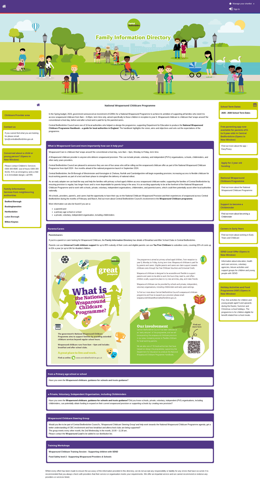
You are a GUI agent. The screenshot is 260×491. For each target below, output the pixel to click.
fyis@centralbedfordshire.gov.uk (19, 139)
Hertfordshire (11, 212)
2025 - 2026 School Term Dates (235, 113)
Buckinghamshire (13, 206)
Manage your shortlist (243, 3)
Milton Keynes (11, 222)
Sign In (237, 9)
